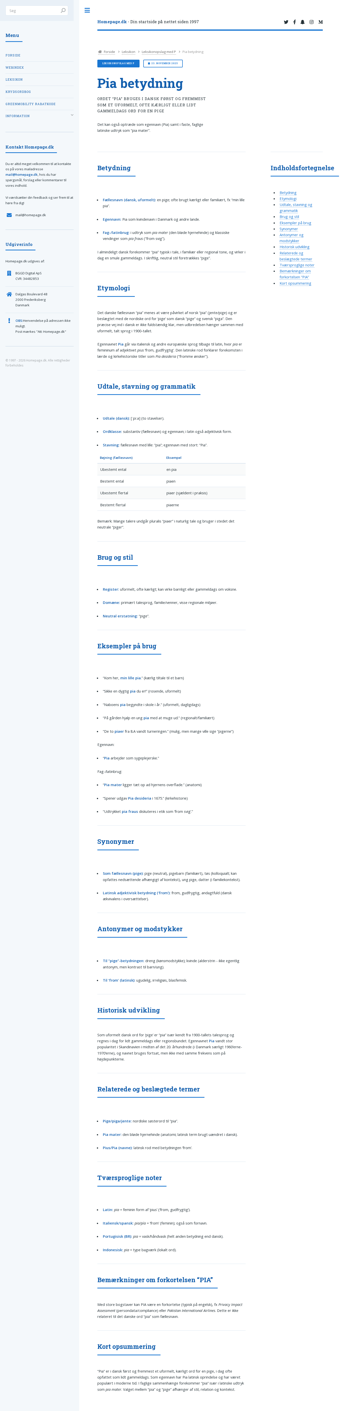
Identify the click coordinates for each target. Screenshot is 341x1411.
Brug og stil (289, 216)
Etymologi (288, 198)
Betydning (288, 192)
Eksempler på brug (295, 222)
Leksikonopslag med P (159, 51)
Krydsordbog (18, 92)
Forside (109, 51)
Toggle (87, 10)
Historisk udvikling (295, 246)
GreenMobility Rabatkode (30, 104)
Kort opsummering (295, 283)
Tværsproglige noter (297, 264)
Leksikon (128, 51)
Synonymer (289, 228)
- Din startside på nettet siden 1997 (148, 21)
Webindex (14, 67)
